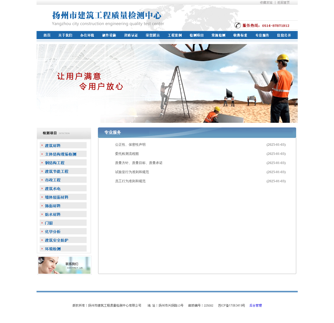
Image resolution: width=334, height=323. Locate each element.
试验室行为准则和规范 (132, 172)
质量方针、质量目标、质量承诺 (139, 163)
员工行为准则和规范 (130, 181)
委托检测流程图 (127, 154)
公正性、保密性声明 (130, 145)
